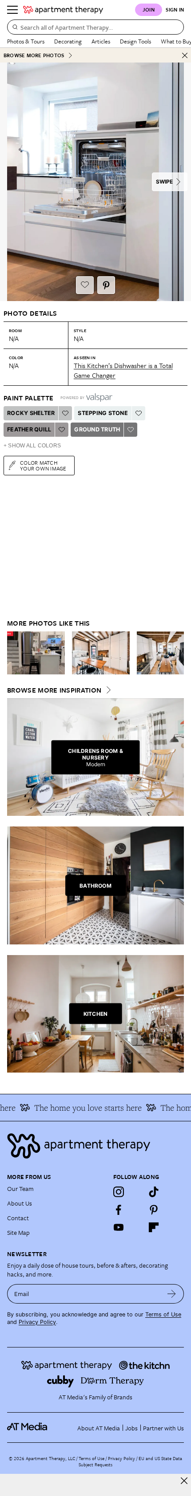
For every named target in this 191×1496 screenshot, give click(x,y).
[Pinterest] (153, 1209)
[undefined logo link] (63, 10)
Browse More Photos (34, 55)
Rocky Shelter (31, 413)
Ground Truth (97, 429)
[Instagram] (118, 1192)
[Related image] (36, 653)
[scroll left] (14, 653)
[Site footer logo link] (95, 1146)
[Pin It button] (106, 285)
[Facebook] (118, 1209)
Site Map (18, 1232)
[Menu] (12, 9)
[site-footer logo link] (27, 1427)
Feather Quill (29, 429)
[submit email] (171, 1294)
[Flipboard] (153, 1227)
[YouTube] (118, 1227)
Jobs (131, 1428)
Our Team (20, 1188)
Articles (101, 41)
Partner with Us (163, 1428)
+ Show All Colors (32, 446)
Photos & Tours (25, 41)
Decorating (68, 41)
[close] (184, 1481)
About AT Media (98, 1428)
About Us (19, 1203)
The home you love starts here (82, 1107)
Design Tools (135, 41)
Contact (18, 1217)
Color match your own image (43, 465)
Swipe (164, 181)
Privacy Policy (37, 1322)
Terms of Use (163, 1314)
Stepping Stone (103, 413)
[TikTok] (153, 1192)
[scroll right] (177, 653)
